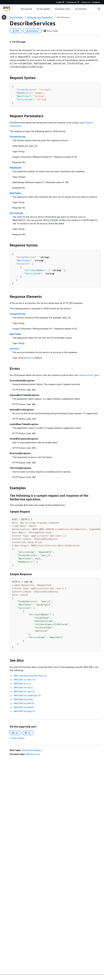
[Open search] (98, 9)
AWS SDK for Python (24, 707)
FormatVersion (26, 89)
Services (22, 263)
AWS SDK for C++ (22, 683)
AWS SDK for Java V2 (24, 691)
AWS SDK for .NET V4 (24, 679)
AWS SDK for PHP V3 (24, 703)
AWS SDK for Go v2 (23, 687)
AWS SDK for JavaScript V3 (27, 695)
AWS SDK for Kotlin (23, 699)
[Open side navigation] (4, 17)
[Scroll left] (18, 9)
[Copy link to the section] (7, 77)
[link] (63, 17)
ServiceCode (24, 99)
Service (30, 357)
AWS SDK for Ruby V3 (24, 711)
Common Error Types (88, 375)
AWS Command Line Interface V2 (30, 675)
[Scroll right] (88, 9)
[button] (18, 41)
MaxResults (24, 93)
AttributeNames (35, 270)
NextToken (23, 96)
